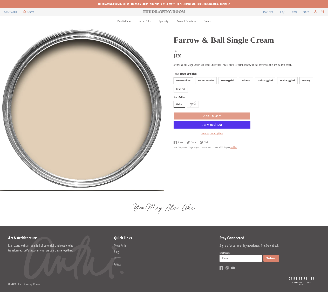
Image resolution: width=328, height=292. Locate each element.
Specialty (163, 21)
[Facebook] (221, 268)
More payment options (212, 133)
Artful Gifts (145, 21)
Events (294, 12)
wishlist (233, 147)
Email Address (225, 252)
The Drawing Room (29, 284)
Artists (306, 12)
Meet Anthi (268, 12)
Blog (282, 12)
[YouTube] (233, 268)
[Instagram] (227, 268)
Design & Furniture (186, 21)
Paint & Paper (124, 21)
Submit (272, 258)
